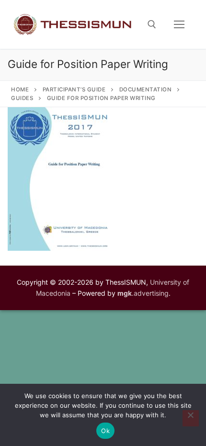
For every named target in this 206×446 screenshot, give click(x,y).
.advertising (143, 293)
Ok (105, 431)
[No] (191, 418)
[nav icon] (179, 24)
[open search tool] (152, 24)
